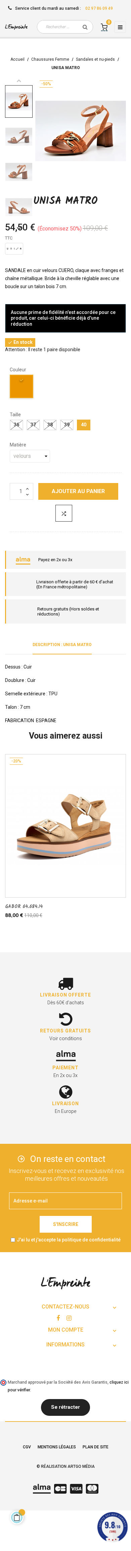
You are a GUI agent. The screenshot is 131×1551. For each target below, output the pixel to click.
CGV (27, 1447)
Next (19, 228)
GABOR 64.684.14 (24, 906)
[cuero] (22, 387)
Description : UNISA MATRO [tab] (62, 644)
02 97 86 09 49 (99, 8)
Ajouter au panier (78, 491)
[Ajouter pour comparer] (63, 513)
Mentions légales (57, 1447)
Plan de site (95, 1447)
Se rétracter (65, 1407)
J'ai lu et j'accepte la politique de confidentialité (69, 1239)
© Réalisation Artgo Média (66, 1466)
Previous (19, 80)
